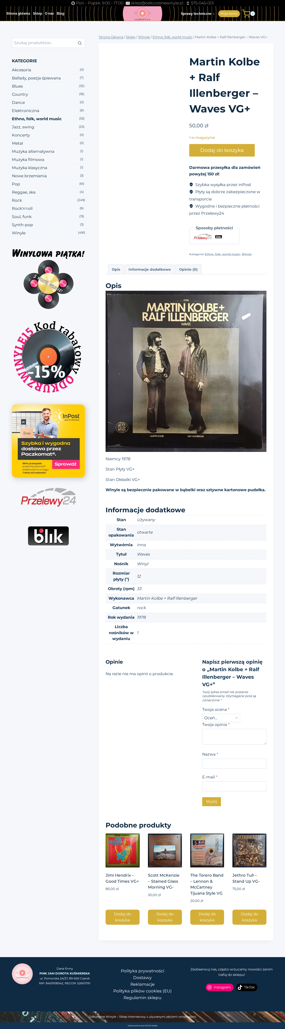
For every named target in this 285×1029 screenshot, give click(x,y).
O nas (49, 13)
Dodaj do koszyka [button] (122, 917)
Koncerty (21, 135)
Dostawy (142, 977)
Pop (16, 184)
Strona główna (18, 13)
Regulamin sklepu (142, 997)
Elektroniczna (25, 110)
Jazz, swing (23, 127)
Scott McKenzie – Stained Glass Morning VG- (163, 881)
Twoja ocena (215, 709)
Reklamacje (142, 984)
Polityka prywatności (142, 970)
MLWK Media (151, 1025)
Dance (18, 102)
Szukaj (81, 43)
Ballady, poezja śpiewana (36, 78)
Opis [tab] (116, 269)
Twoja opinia (216, 724)
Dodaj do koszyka (222, 150)
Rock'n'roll (22, 208)
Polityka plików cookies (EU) (142, 990)
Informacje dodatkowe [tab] (150, 269)
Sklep (37, 13)
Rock (17, 200)
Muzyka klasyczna (29, 167)
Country (20, 94)
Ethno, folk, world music (222, 254)
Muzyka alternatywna (33, 151)
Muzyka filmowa (28, 159)
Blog (60, 13)
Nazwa (210, 754)
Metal (17, 143)
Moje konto (229, 13)
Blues (17, 86)
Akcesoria (21, 70)
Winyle (247, 254)
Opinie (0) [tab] (188, 269)
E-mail (209, 777)
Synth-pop (22, 224)
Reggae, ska (23, 192)
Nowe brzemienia (29, 175)
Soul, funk (22, 216)
